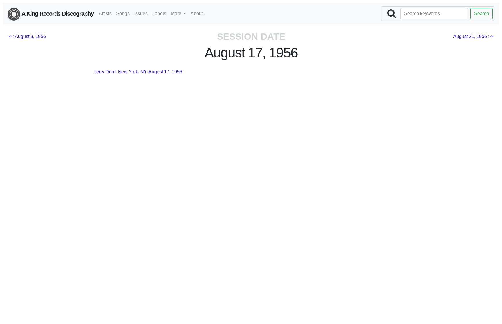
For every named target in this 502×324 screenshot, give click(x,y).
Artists (105, 13)
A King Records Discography (57, 13)
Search (481, 13)
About (197, 13)
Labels (159, 13)
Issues (141, 13)
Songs (123, 13)
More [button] (176, 13)
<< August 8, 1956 (27, 36)
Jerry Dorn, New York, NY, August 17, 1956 (138, 71)
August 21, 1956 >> (473, 36)
